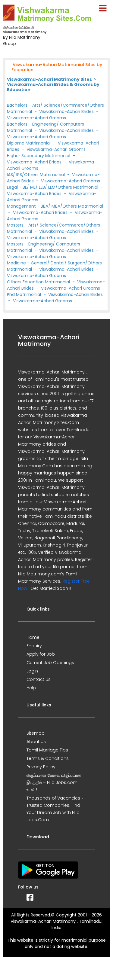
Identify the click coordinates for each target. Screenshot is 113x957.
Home (33, 637)
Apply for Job (41, 654)
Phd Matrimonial (24, 294)
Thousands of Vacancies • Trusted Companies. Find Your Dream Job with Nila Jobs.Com (55, 809)
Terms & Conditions (48, 758)
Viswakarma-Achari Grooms (36, 118)
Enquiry (34, 646)
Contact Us (39, 679)
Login (32, 671)
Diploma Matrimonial (29, 143)
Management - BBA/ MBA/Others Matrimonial (55, 206)
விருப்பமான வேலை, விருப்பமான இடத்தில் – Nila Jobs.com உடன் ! (54, 782)
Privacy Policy (41, 767)
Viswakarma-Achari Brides (66, 111)
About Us (36, 742)
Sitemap (36, 733)
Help (31, 688)
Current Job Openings (50, 663)
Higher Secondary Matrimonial (39, 156)
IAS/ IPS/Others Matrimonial (36, 175)
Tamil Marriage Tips (47, 750)
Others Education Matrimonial (39, 282)
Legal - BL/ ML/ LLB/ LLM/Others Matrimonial (53, 187)
